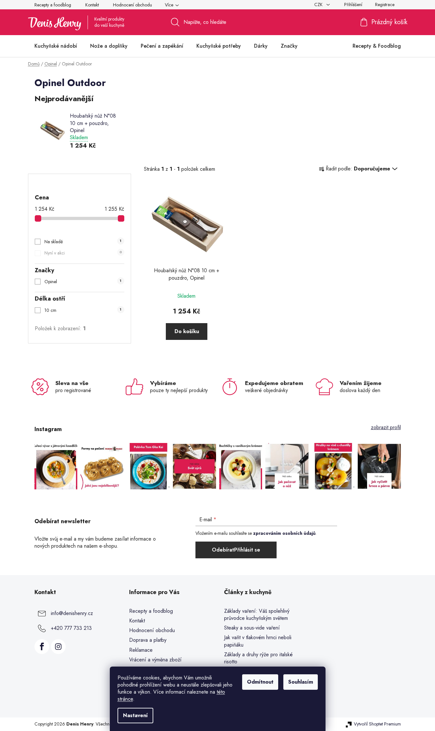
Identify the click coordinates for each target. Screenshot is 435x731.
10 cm (82, 310)
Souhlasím (300, 682)
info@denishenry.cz (72, 613)
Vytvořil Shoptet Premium (377, 724)
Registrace (384, 4)
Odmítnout (260, 682)
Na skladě (82, 241)
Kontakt (92, 5)
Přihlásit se (247, 549)
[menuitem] (55, 46)
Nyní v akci (83, 253)
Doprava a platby (147, 640)
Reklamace (141, 650)
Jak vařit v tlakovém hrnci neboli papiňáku (257, 641)
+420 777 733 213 (71, 628)
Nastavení (135, 715)
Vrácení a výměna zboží (155, 659)
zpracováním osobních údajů (284, 533)
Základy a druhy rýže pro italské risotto (258, 658)
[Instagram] (58, 646)
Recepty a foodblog (52, 5)
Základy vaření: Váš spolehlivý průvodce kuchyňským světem (256, 615)
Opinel (82, 281)
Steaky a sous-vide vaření (252, 627)
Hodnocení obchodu (132, 5)
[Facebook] (41, 646)
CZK (319, 4)
